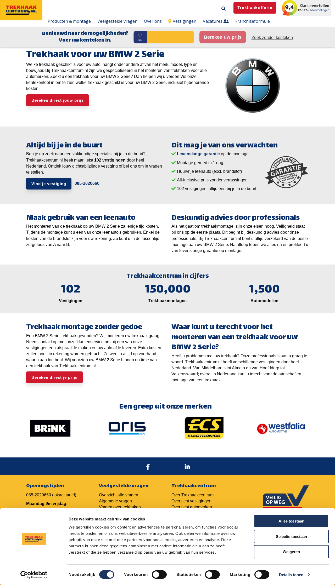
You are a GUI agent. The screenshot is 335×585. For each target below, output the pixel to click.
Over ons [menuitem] (153, 21)
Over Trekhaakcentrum (192, 495)
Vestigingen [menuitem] (184, 21)
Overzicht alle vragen (118, 495)
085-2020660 (87, 183)
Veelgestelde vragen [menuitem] (117, 21)
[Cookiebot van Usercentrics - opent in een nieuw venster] (34, 575)
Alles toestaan (291, 521)
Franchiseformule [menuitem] (252, 21)
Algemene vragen (115, 501)
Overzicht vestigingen (191, 501)
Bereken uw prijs (223, 37)
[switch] (159, 574)
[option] (50, 428)
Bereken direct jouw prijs (57, 100)
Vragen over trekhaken (120, 507)
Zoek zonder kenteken (272, 37)
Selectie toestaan (291, 536)
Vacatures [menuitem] (213, 21)
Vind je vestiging (48, 183)
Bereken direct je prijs (54, 377)
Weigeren (291, 551)
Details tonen (291, 574)
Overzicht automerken (191, 507)
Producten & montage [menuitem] (69, 21)
